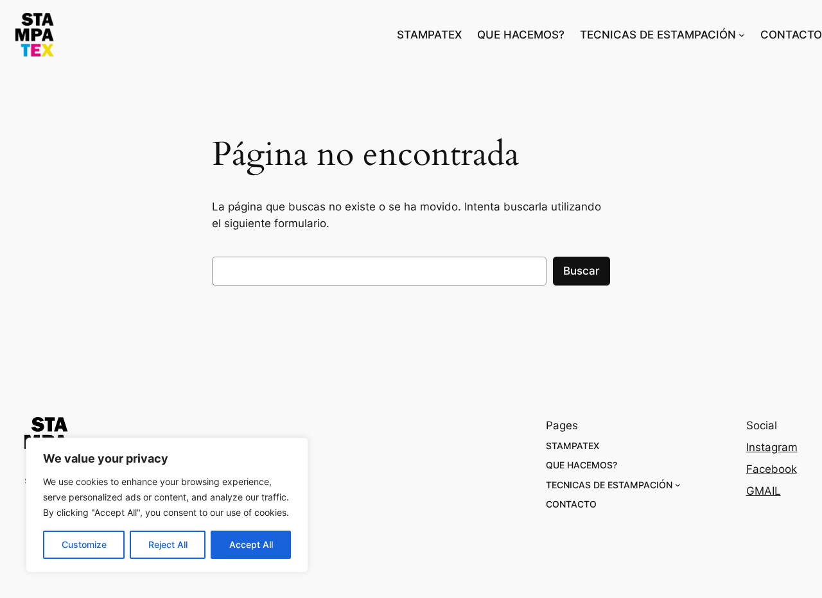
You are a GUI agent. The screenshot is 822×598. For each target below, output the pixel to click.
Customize (84, 544)
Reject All (168, 544)
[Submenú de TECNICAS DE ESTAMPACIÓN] (742, 34)
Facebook (771, 469)
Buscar (581, 270)
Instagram (772, 447)
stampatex (116, 35)
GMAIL (763, 490)
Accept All (251, 544)
